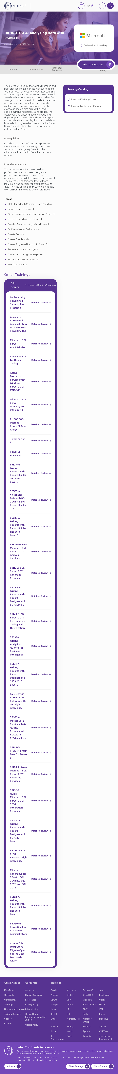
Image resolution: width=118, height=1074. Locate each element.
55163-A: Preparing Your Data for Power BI (18, 752)
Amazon (55, 995)
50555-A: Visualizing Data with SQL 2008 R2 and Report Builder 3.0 (18, 500)
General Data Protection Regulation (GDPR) (35, 1017)
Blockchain (104, 995)
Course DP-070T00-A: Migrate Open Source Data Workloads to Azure (17, 952)
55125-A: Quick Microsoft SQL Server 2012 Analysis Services (18, 552)
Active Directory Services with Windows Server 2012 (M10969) (17, 381)
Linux (53, 1019)
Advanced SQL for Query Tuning (18, 360)
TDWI (85, 1009)
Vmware (54, 1027)
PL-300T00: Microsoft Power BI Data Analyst (18, 424)
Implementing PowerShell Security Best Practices (17, 302)
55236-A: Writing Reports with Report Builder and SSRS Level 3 (18, 526)
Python (86, 1031)
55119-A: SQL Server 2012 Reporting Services (17, 573)
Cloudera (87, 1000)
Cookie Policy (31, 1025)
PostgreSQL (89, 990)
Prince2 (54, 1031)
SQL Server (28, 44)
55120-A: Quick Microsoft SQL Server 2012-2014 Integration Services (18, 800)
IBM (101, 1009)
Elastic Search (89, 1005)
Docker (70, 1005)
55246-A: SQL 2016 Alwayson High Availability (18, 856)
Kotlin (102, 1014)
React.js (87, 1027)
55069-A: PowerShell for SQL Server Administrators (18, 929)
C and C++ (88, 995)
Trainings (8, 1005)
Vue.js (70, 1031)
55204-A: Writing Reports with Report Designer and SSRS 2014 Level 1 (17, 830)
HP (68, 1009)
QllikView (103, 1031)
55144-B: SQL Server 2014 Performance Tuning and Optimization (17, 621)
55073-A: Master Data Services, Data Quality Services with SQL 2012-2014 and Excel (18, 727)
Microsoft (14, 44)
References (30, 1000)
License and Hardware (14, 1009)
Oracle (54, 990)
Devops (54, 1005)
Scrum (54, 1000)
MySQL (70, 995)
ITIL (68, 1014)
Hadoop (54, 1009)
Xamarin (87, 1036)
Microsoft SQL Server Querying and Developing (18, 404)
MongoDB (104, 1019)
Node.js (70, 1027)
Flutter (102, 1005)
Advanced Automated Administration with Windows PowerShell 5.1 (18, 324)
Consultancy (10, 1000)
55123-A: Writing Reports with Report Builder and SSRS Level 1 (18, 906)
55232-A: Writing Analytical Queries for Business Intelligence (16, 646)
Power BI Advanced (15, 454)
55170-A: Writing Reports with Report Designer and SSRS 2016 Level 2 (17, 674)
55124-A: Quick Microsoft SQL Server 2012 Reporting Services (18, 774)
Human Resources (33, 995)
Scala (69, 1036)
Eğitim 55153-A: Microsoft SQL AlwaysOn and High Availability (18, 701)
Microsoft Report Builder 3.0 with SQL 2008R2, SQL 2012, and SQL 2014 (18, 879)
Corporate (9, 995)
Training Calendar (12, 1014)
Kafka (85, 1014)
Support (8, 1019)
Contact (8, 1024)
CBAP (69, 1000)
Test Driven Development (105, 1037)
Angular (102, 1027)
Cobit (102, 1000)
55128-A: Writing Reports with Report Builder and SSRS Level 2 (18, 473)
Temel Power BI (17, 441)
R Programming (57, 1037)
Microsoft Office (87, 1020)
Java (101, 990)
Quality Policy (31, 1005)
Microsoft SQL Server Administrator (18, 343)
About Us (29, 990)
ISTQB (54, 1014)
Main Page (9, 990)
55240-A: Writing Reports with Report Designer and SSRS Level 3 (17, 596)
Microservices (73, 1019)
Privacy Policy (31, 1009)
